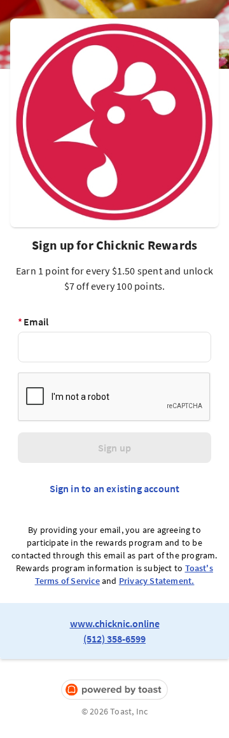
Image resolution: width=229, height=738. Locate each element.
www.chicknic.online (115, 623)
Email (33, 321)
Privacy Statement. (157, 580)
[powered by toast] (114, 689)
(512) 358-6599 (114, 638)
